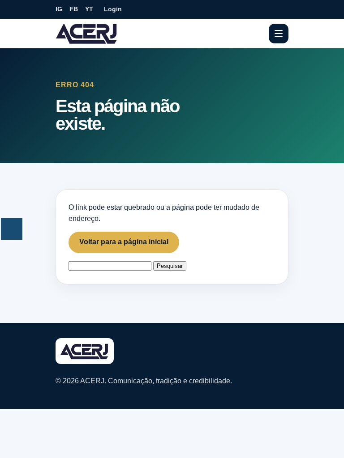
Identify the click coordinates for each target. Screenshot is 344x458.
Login (113, 9)
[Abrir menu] (278, 33)
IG (59, 9)
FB (73, 9)
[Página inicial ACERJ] (87, 33)
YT (89, 9)
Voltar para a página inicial (123, 242)
